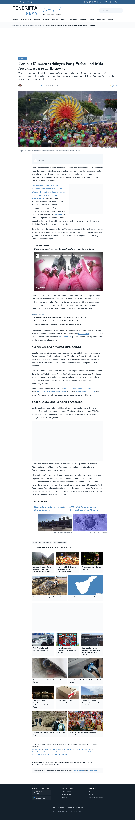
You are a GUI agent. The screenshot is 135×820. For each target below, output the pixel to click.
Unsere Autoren (66, 794)
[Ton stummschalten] (100, 161)
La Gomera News (53, 752)
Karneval (55, 19)
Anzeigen (83, 19)
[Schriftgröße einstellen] (31, 2)
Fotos (63, 19)
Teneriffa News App (40, 788)
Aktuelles (32, 25)
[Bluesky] (90, 2)
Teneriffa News (24, 25)
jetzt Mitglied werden (117, 2)
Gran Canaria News (85, 749)
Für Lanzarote (65, 337)
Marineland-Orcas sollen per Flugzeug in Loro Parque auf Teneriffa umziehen (60, 317)
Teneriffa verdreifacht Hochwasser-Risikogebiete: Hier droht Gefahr (57, 324)
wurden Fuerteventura (45, 392)
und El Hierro (61, 392)
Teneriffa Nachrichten (39, 754)
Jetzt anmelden (78, 770)
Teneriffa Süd (63, 754)
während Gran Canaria (86, 392)
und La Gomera (87, 389)
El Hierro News (56, 749)
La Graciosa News (67, 752)
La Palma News (93, 752)
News (15, 19)
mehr (110, 19)
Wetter (36, 19)
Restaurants (72, 19)
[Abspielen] (35, 160)
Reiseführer (25, 19)
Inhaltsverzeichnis (67, 791)
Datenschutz (71, 807)
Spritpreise (101, 19)
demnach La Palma (71, 389)
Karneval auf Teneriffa (39, 752)
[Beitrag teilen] (115, 85)
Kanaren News (40, 25)
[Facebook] (84, 2)
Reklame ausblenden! (86, 185)
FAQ (90, 791)
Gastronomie (83, 334)
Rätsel (92, 19)
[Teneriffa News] (38, 10)
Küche (45, 19)
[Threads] (87, 2)
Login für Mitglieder (104, 2)
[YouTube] (95, 2)
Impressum (61, 807)
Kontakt (91, 794)
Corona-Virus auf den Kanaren (42, 542)
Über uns (64, 797)
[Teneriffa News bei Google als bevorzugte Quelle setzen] (111, 85)
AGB (53, 807)
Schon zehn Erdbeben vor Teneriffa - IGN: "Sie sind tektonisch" (56, 321)
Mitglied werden (92, 770)
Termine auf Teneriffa (60, 542)
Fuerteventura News (70, 749)
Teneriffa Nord (52, 754)
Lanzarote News (81, 752)
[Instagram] (92, 2)
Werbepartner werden (96, 797)
